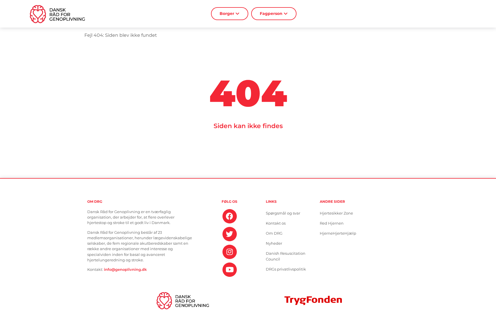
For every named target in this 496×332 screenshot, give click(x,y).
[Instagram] (229, 252)
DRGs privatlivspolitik (286, 269)
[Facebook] (229, 216)
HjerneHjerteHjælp (338, 233)
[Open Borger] (237, 13)
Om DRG (274, 233)
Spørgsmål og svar (283, 213)
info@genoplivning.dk (125, 269)
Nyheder (274, 243)
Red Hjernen (332, 223)
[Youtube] (229, 269)
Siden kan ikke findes (248, 126)
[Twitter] (229, 234)
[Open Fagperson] (286, 13)
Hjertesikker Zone (336, 213)
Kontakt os (276, 223)
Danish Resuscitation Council (285, 256)
